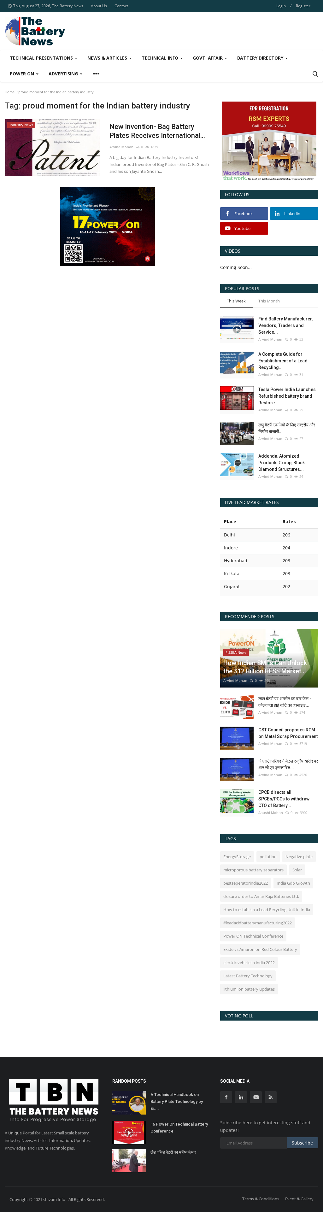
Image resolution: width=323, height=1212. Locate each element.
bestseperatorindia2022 (245, 883)
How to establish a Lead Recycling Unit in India (266, 909)
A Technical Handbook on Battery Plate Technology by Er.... (176, 1101)
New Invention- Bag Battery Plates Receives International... (157, 131)
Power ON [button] (22, 74)
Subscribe (302, 1143)
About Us (99, 6)
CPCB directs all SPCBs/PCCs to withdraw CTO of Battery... (283, 799)
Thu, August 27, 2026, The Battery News (48, 6)
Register (303, 6)
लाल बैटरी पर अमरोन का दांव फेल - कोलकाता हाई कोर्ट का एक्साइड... (284, 702)
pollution (268, 856)
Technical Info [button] (160, 58)
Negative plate (299, 856)
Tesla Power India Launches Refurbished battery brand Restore (287, 396)
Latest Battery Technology (248, 976)
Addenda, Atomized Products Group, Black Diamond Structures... (281, 463)
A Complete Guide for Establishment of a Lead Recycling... (283, 361)
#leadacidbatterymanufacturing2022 (257, 923)
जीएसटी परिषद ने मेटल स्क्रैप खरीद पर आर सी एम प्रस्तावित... (288, 764)
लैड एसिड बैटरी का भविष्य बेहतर (173, 1152)
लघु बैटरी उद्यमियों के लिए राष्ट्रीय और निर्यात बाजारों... (286, 428)
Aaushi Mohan (270, 812)
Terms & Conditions (260, 1199)
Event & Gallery (299, 1199)
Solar (297, 870)
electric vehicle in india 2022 (249, 962)
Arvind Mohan (121, 146)
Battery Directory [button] (261, 58)
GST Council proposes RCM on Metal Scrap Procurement (288, 733)
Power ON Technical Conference (253, 936)
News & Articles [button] (107, 58)
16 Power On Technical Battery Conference (179, 1127)
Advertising (64, 74)
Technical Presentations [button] (42, 58)
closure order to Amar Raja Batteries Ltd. (261, 896)
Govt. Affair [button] (208, 58)
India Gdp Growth (293, 883)
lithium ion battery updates (249, 989)
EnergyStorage (237, 856)
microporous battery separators (253, 870)
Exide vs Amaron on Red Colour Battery (260, 949)
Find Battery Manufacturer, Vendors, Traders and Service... (285, 325)
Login (281, 6)
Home (10, 92)
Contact (121, 6)
